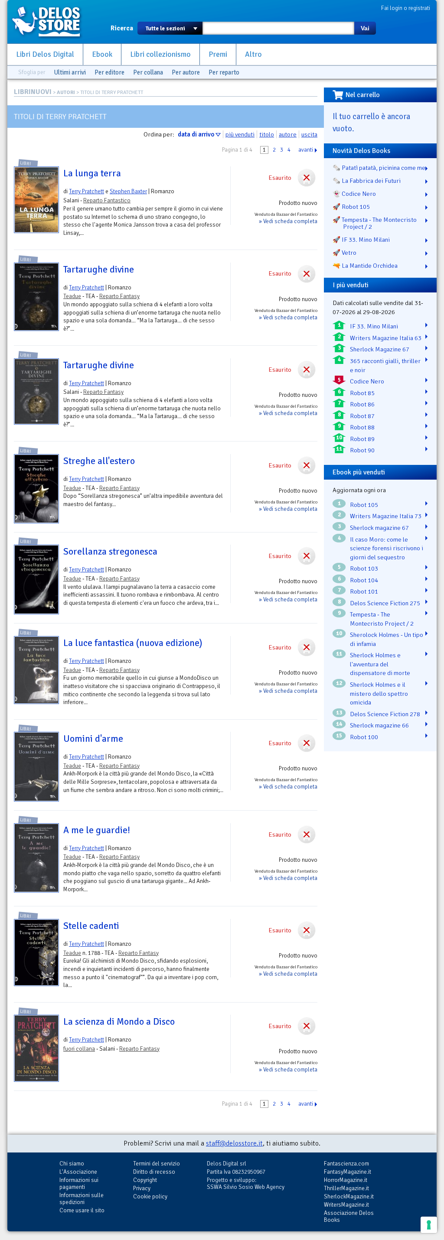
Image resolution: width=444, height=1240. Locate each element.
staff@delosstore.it (234, 1143)
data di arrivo (196, 134)
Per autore (186, 72)
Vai (365, 28)
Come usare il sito (81, 1210)
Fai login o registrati (405, 8)
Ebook (102, 54)
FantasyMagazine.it (347, 1171)
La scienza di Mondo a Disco (119, 1021)
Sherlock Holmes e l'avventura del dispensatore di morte (380, 664)
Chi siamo (71, 1163)
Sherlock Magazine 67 (379, 349)
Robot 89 (362, 439)
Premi (218, 54)
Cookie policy (150, 1196)
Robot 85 (362, 393)
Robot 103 (364, 568)
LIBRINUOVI (33, 92)
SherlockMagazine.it (349, 1196)
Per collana (148, 72)
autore (288, 134)
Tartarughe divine (98, 269)
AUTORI (66, 92)
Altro (253, 54)
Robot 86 (362, 404)
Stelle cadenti (91, 926)
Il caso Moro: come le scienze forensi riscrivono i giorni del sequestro (386, 548)
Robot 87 (362, 416)
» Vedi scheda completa (288, 221)
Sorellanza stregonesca (110, 551)
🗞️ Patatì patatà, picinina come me (379, 167)
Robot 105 (364, 505)
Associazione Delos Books (349, 1216)
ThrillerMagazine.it (346, 1188)
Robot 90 (362, 450)
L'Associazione (78, 1171)
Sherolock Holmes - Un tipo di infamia (386, 639)
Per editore (109, 72)
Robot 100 (364, 737)
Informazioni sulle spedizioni (81, 1198)
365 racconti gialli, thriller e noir (385, 365)
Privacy (141, 1188)
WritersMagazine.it (346, 1204)
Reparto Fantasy (119, 296)
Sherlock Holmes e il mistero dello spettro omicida (379, 693)
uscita (309, 134)
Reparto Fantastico (107, 200)
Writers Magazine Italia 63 (385, 338)
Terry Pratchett (86, 191)
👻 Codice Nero (354, 193)
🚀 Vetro (344, 252)
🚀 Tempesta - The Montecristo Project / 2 (375, 223)
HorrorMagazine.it (345, 1180)
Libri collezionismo (160, 54)
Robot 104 (364, 580)
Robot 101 (364, 591)
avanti (305, 149)
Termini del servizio (156, 1163)
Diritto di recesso (154, 1171)
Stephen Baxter (128, 191)
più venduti (240, 134)
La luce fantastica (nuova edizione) (132, 643)
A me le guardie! (96, 830)
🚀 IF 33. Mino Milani (361, 239)
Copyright (145, 1180)
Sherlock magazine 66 (379, 725)
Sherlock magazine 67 (379, 528)
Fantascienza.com (346, 1163)
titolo (266, 134)
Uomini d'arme (93, 738)
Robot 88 (362, 427)
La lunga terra (92, 173)
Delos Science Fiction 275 (385, 603)
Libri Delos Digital (45, 54)
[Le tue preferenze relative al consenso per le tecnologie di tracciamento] (429, 1225)
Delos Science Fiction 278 (385, 714)
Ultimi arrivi (70, 72)
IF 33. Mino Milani (374, 326)
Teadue (72, 296)
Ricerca (122, 28)
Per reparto (224, 72)
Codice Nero (367, 381)
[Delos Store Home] (50, 21)
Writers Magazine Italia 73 (385, 516)
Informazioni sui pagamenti (78, 1183)
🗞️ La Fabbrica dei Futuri (367, 180)
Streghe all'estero (99, 461)
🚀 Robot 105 (351, 206)
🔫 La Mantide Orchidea (365, 265)
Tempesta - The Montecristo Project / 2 (382, 618)
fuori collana (79, 1048)
